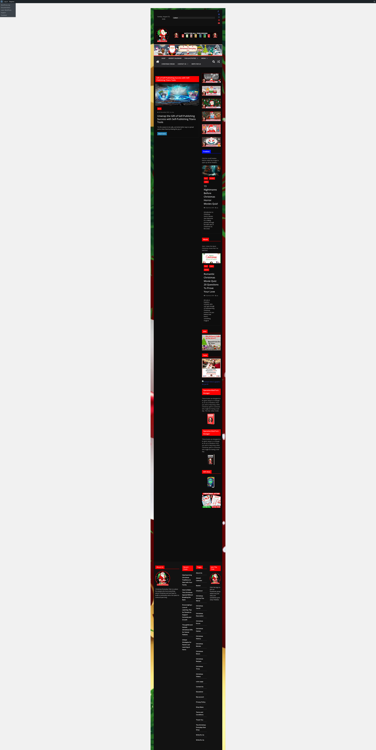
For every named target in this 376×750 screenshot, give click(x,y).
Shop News (200, 707)
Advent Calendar (175, 58)
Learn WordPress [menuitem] (6, 10)
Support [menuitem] (3, 12)
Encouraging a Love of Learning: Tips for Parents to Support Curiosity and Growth (187, 612)
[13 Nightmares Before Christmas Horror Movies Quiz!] (211, 170)
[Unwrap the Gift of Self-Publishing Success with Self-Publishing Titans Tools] (177, 94)
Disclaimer (199, 692)
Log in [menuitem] (6, 1)
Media (203, 58)
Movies (206, 269)
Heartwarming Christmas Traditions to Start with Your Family (187, 580)
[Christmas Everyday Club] (157, 61)
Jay (173, 112)
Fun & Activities (190, 58)
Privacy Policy (200, 702)
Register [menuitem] (11, 1)
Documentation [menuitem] (5, 7)
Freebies (212, 178)
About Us (199, 573)
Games (206, 182)
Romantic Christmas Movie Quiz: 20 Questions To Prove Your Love (211, 282)
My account (200, 697)
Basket (198, 585)
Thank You (199, 720)
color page (199, 681)
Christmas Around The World (200, 598)
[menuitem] (1, 1)
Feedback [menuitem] (4, 15)
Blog (159, 108)
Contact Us (182, 64)
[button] (197, 58)
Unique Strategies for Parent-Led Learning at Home (186, 644)
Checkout (199, 591)
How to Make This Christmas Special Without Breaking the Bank (187, 595)
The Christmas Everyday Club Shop (201, 727)
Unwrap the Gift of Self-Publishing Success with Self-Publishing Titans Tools (176, 119)
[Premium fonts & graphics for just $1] (211, 382)
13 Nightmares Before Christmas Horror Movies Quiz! (211, 194)
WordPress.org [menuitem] (5, 5)
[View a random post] (218, 61)
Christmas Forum (168, 64)
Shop (163, 58)
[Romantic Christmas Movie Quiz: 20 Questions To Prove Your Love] (211, 258)
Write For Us (196, 64)
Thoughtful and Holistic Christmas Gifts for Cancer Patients (187, 630)
